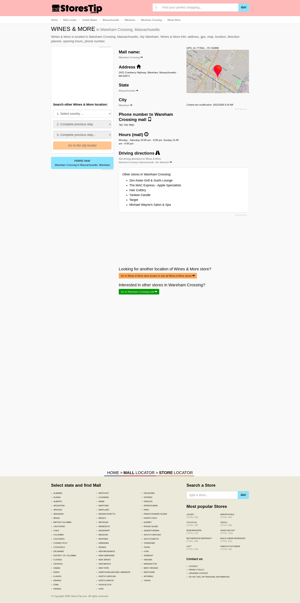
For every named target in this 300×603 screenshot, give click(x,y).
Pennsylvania (149, 506)
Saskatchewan (150, 531)
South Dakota (150, 539)
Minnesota (103, 526)
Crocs (226, 523)
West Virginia (149, 568)
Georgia (56, 564)
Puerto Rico (149, 518)
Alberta (56, 501)
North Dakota (105, 580)
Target (133, 200)
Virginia (146, 560)
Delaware (57, 551)
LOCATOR (139, 472)
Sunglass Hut (227, 531)
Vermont (147, 555)
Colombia (57, 535)
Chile (55, 531)
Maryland (102, 510)
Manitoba (102, 506)
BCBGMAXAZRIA (193, 531)
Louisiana (102, 497)
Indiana (56, 580)
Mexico (101, 518)
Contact (192, 566)
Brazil (55, 518)
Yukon (146, 580)
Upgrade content (197, 573)
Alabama (56, 493)
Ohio (100, 589)
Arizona (56, 510)
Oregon (146, 501)
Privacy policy (195, 570)
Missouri (102, 535)
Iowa (55, 585)
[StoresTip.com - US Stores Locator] (77, 8)
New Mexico (103, 564)
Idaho (55, 572)
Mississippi (103, 531)
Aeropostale (227, 515)
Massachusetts (105, 514)
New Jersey (103, 560)
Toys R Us (192, 523)
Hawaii (55, 568)
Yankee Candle (140, 195)
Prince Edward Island (154, 514)
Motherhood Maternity (199, 539)
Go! (243, 7)
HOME (113, 472)
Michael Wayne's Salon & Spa (150, 204)
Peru (145, 510)
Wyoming (147, 576)
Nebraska (102, 543)
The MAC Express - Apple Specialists (155, 185)
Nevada (101, 547)
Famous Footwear (230, 547)
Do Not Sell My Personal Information (208, 577)
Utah (145, 551)
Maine (100, 501)
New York (102, 568)
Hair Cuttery (137, 190)
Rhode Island (149, 526)
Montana (102, 539)
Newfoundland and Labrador (113, 572)
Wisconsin (148, 572)
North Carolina (106, 576)
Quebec (146, 522)
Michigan (102, 522)
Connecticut (59, 543)
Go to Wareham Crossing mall (138, 291)
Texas (145, 547)
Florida (56, 560)
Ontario (146, 497)
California (58, 526)
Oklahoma (148, 493)
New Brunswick (105, 551)
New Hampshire (105, 555)
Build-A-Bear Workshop (232, 539)
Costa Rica (58, 547)
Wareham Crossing (129, 57)
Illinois (56, 576)
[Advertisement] (82, 73)
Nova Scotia (103, 585)
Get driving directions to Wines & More (144, 160)
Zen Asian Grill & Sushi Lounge (151, 180)
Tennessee (148, 543)
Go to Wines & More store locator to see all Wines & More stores (156, 275)
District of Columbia (63, 555)
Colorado (58, 539)
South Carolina (151, 535)
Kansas (56, 589)
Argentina (58, 506)
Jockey (192, 515)
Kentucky (102, 493)
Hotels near (82, 162)
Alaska (56, 497)
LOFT (192, 547)
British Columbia (61, 522)
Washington (149, 564)
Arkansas (57, 514)
